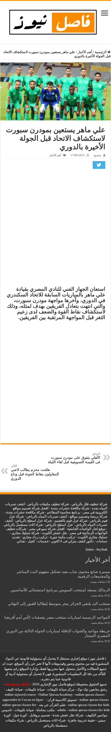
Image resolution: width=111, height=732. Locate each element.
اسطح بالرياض (56, 525)
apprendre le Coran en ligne (22, 700)
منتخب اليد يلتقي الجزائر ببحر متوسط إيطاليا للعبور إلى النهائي (59, 603)
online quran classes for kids (88, 705)
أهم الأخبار (85, 52)
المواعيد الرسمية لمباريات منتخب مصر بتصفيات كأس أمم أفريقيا (57, 617)
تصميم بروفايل (39, 715)
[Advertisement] (55, 228)
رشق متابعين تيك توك (92, 689)
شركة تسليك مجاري (25, 533)
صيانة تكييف (14, 689)
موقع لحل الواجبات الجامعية (86, 529)
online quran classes (90, 694)
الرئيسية (101, 52)
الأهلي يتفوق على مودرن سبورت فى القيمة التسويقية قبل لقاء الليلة (74, 458)
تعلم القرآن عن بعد (52, 705)
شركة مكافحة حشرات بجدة (25, 512)
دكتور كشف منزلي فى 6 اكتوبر (72, 541)
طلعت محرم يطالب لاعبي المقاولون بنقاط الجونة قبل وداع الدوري (35, 472)
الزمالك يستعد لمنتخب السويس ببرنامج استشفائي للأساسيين (60, 590)
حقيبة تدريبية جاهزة (81, 720)
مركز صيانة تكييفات (60, 689)
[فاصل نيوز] (56, 21)
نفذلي (21, 541)
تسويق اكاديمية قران (62, 700)
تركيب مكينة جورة (62, 537)
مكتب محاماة (45, 710)
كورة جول (19, 715)
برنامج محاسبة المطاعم (63, 512)
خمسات (43, 541)
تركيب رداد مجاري (34, 537)
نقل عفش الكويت (54, 533)
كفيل (31, 541)
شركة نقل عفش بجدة (68, 715)
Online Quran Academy (55, 694)
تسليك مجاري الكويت (92, 537)
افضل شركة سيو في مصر (47, 529)
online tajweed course (20, 694)
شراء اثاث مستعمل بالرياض (23, 525)
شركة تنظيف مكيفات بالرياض (48, 504)
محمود (97, 155)
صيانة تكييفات (35, 689)
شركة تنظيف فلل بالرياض (89, 504)
